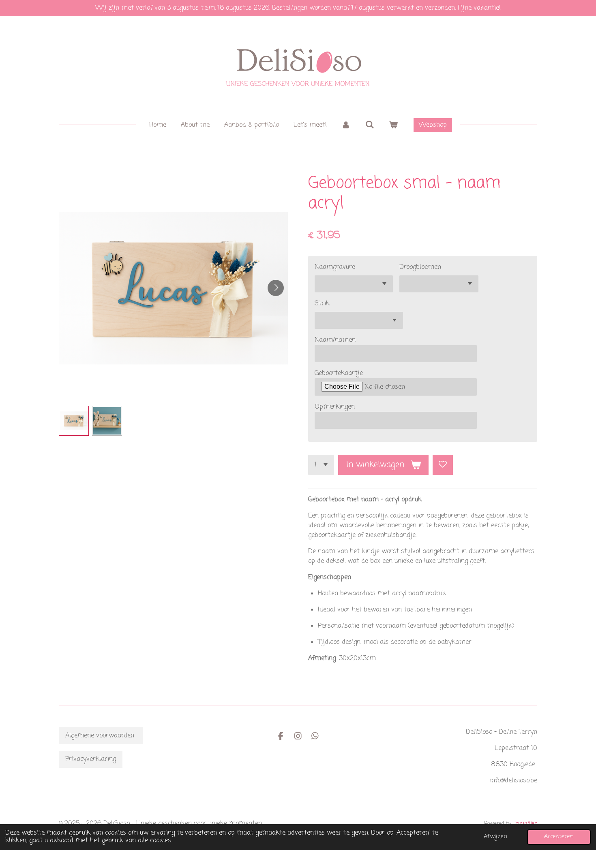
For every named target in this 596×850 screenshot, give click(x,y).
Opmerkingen (335, 407)
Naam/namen (335, 340)
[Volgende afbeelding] (276, 288)
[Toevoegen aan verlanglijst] (443, 465)
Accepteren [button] (559, 836)
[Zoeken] (369, 125)
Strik (322, 304)
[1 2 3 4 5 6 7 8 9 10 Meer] (321, 465)
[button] (74, 421)
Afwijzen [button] (495, 836)
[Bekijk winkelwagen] (393, 125)
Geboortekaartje (339, 373)
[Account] (346, 125)
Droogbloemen (420, 267)
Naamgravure (335, 267)
